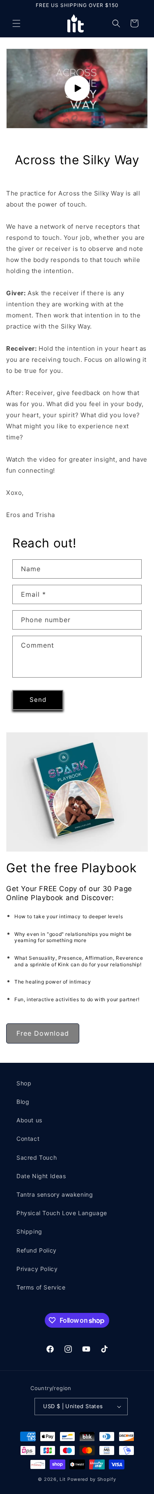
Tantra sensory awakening (54, 1194)
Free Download (42, 1033)
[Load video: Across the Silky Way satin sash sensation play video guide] (77, 88)
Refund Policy (36, 1250)
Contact (27, 1138)
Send (38, 699)
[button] (16, 23)
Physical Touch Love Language (61, 1212)
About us (29, 1120)
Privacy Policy (36, 1268)
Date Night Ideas (41, 1175)
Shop (23, 1083)
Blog (22, 1101)
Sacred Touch (36, 1157)
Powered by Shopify (91, 1479)
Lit (63, 1479)
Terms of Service (41, 1287)
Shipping (29, 1231)
